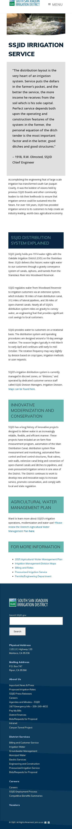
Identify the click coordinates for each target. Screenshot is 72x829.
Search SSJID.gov (17, 615)
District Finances (17, 714)
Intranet (13, 723)
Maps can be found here (21, 389)
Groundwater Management (23, 751)
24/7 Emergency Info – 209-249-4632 (28, 706)
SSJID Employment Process (23, 791)
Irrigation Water (17, 746)
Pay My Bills (15, 710)
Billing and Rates (24, 567)
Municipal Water (17, 755)
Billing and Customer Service (24, 742)
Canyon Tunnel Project (20, 727)
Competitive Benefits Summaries (26, 795)
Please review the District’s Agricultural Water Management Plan (35, 527)
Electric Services (17, 759)
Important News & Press (21, 685)
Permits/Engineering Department (33, 576)
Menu (57, 4)
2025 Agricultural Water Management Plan (38, 559)
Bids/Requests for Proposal (23, 719)
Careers (13, 698)
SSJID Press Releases (20, 693)
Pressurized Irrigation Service (31, 572)
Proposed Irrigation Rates (22, 689)
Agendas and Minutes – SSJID (24, 702)
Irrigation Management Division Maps (35, 563)
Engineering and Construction (24, 763)
